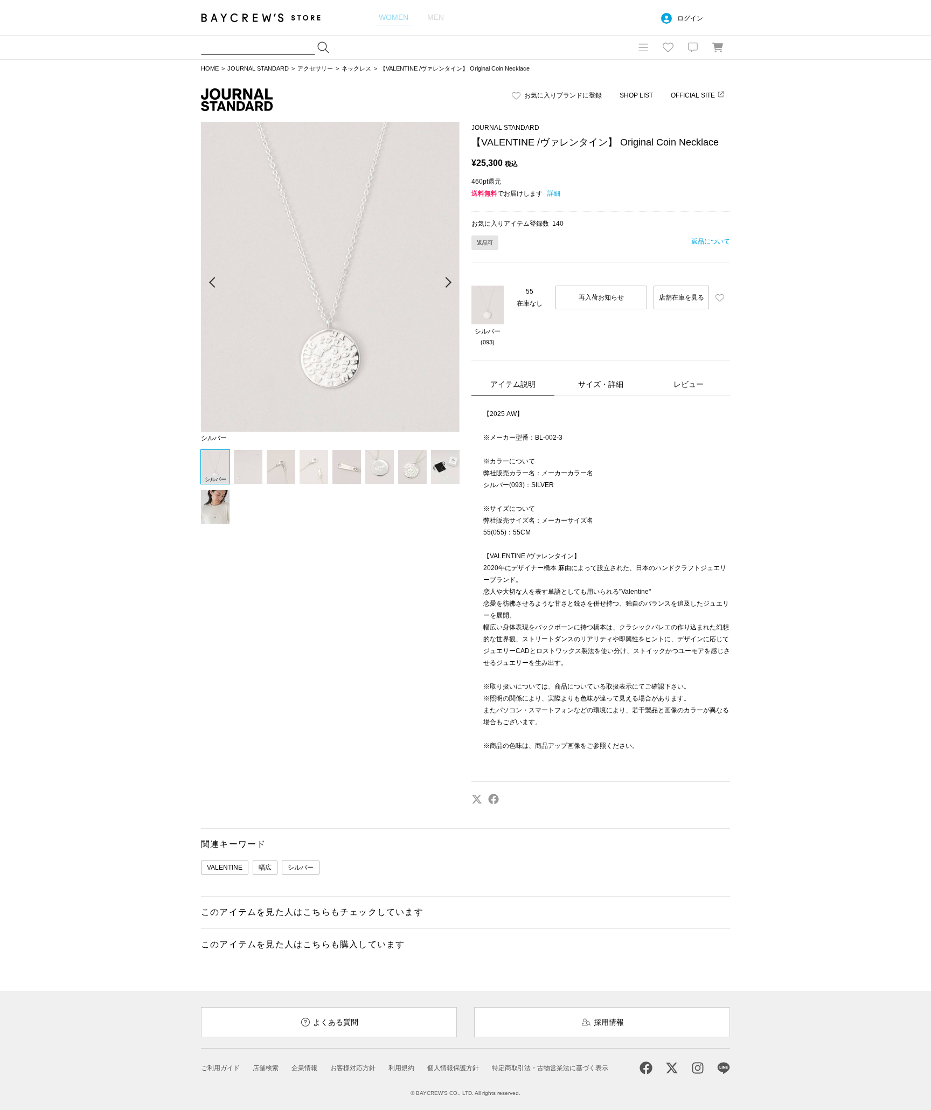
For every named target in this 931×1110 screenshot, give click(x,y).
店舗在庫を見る (681, 297)
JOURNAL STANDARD (258, 68)
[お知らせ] (692, 47)
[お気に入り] (668, 47)
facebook (493, 799)
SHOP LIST (636, 95)
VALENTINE (224, 867)
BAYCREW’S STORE (268, 17)
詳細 (553, 193)
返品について (710, 241)
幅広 (265, 867)
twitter (476, 799)
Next (448, 283)
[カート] (717, 47)
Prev (213, 283)
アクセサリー (315, 68)
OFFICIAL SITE (693, 95)
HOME (210, 68)
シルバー (301, 867)
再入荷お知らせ (601, 297)
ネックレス (356, 68)
